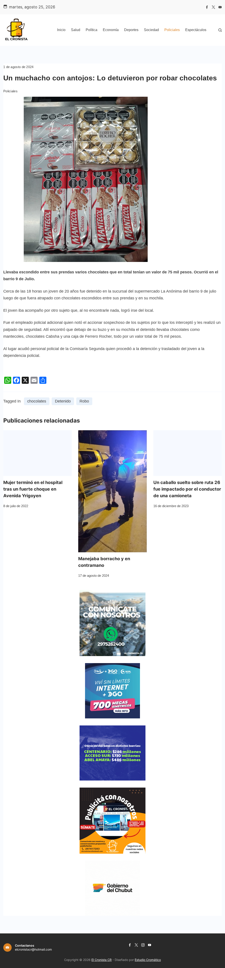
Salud (75, 30)
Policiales (172, 30)
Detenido (63, 401)
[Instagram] (143, 945)
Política (91, 30)
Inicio (61, 30)
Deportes (131, 30)
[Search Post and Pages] (220, 30)
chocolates (36, 401)
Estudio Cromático (148, 960)
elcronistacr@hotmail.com (33, 949)
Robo (84, 401)
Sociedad (151, 30)
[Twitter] (213, 7)
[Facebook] (207, 7)
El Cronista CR (101, 960)
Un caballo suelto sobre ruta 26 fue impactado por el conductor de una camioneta (187, 489)
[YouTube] (220, 7)
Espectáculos (195, 30)
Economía (111, 30)
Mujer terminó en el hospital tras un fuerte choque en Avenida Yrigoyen (32, 489)
